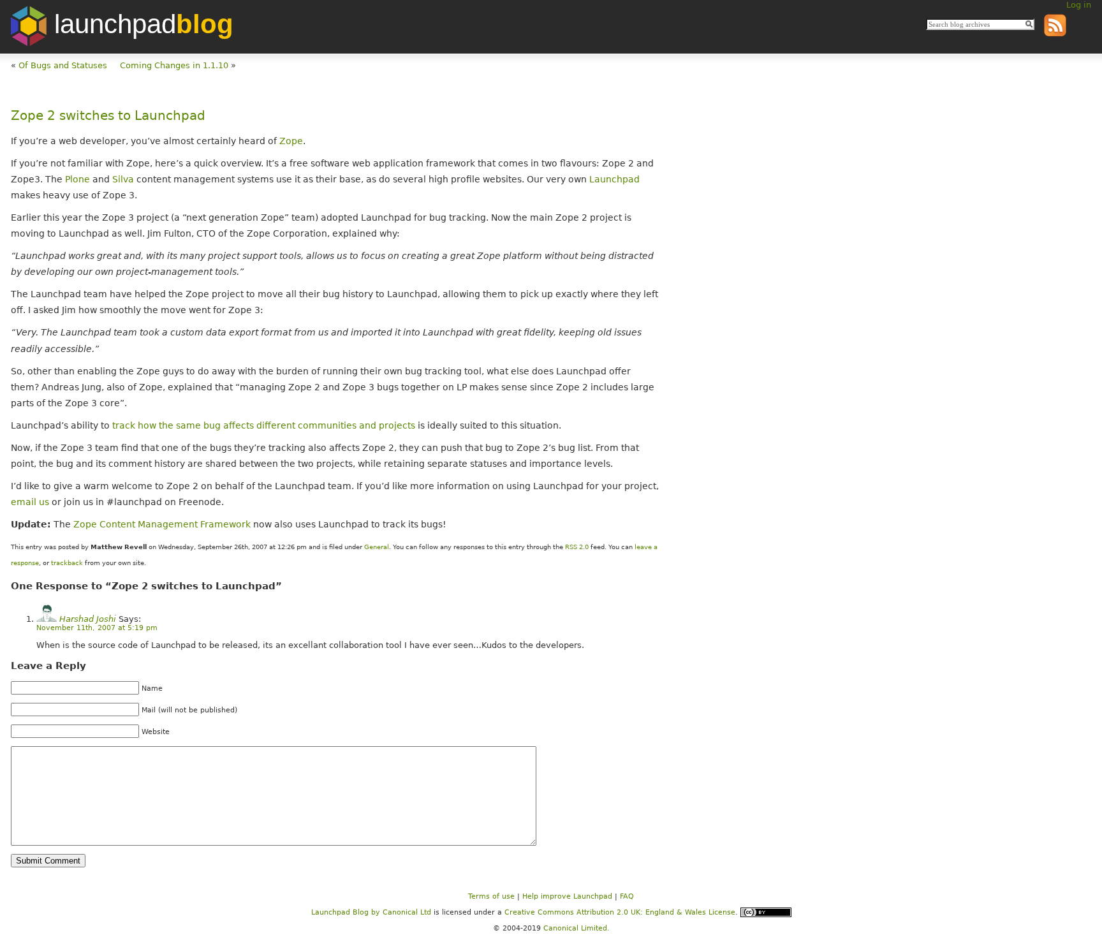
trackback (67, 562)
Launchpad (614, 179)
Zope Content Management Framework (162, 524)
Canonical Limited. (576, 928)
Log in (1078, 5)
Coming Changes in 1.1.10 (174, 65)
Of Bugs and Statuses (62, 65)
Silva (123, 179)
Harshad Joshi (87, 619)
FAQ (627, 896)
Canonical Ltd (407, 912)
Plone (77, 179)
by (347, 912)
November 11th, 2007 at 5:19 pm (97, 628)
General (376, 546)
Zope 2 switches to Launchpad (108, 115)
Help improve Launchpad (567, 896)
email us (30, 502)
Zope (291, 141)
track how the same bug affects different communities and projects (263, 425)
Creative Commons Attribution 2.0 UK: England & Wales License (619, 912)
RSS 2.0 (577, 546)
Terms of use (491, 896)
